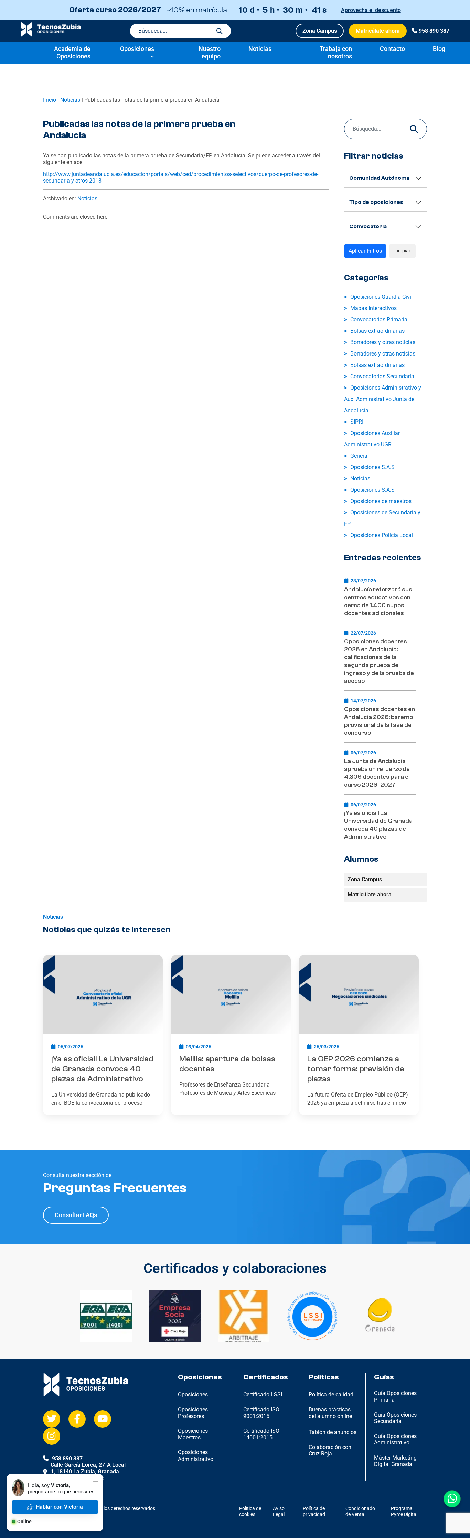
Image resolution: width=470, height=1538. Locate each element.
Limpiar (402, 251)
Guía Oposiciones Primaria (395, 1396)
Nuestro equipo (210, 52)
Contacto (392, 48)
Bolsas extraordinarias (377, 331)
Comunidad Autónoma (379, 178)
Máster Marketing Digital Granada (395, 1461)
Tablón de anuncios (332, 1432)
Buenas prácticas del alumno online (330, 1412)
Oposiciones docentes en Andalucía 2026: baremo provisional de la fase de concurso (379, 721)
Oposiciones (137, 48)
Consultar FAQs (76, 1215)
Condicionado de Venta (360, 1511)
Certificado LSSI (262, 1394)
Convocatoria (368, 226)
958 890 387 (434, 31)
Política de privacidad (314, 1511)
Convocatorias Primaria (378, 319)
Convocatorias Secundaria (382, 376)
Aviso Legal (279, 1511)
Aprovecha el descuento (371, 10)
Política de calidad (331, 1394)
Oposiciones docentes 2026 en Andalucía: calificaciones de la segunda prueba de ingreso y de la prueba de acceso (379, 661)
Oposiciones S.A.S (372, 467)
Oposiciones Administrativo (195, 1455)
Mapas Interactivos (373, 308)
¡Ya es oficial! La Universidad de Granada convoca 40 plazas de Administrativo (378, 824)
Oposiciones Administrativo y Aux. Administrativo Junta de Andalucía (382, 399)
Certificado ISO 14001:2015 (261, 1434)
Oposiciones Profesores (193, 1412)
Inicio (49, 100)
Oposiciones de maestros (381, 501)
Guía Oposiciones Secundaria (395, 1418)
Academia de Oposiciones (72, 52)
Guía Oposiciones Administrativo (395, 1439)
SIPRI (356, 421)
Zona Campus (319, 31)
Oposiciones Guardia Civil (381, 297)
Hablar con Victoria (59, 1507)
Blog (439, 48)
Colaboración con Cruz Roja (330, 1450)
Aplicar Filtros (365, 251)
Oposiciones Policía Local (381, 535)
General (359, 455)
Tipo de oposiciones (376, 202)
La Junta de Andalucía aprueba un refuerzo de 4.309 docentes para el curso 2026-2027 (377, 772)
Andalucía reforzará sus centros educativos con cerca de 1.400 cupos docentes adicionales (378, 601)
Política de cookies (250, 1511)
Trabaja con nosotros (336, 52)
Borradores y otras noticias (382, 342)
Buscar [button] (219, 31)
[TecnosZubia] (51, 35)
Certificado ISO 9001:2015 (261, 1412)
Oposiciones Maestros (193, 1434)
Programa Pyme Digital (404, 1511)
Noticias (259, 48)
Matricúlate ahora (378, 31)
